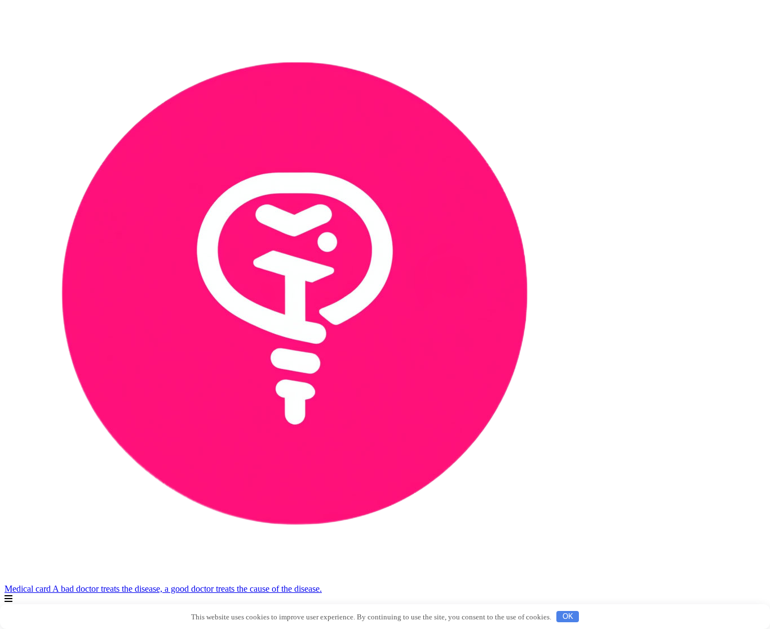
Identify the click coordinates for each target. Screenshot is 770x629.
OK (568, 616)
